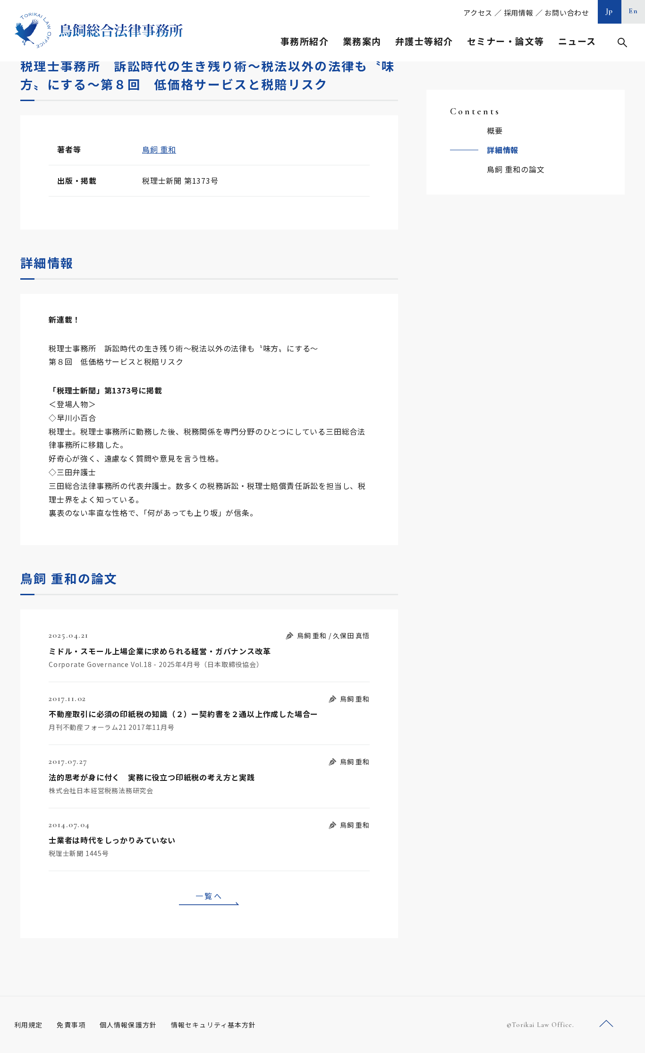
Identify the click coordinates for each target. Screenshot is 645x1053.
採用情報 (519, 12)
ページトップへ (606, 1024)
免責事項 (71, 1024)
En (633, 11)
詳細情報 (502, 149)
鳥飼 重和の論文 (515, 169)
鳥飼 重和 (159, 149)
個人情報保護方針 (128, 1024)
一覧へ (209, 895)
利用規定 (28, 1024)
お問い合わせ (566, 12)
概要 (495, 130)
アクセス (477, 12)
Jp (609, 11)
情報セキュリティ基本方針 (213, 1024)
